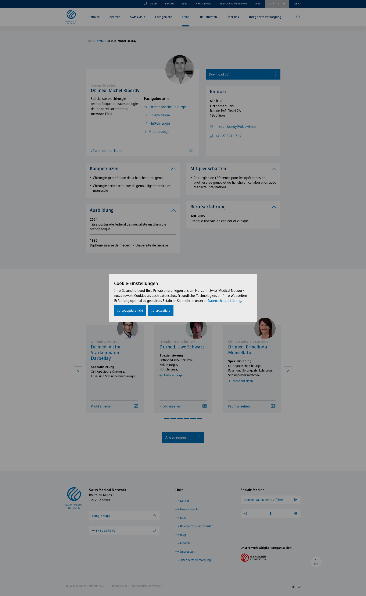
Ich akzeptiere (160, 310)
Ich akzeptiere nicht (130, 310)
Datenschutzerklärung (224, 300)
